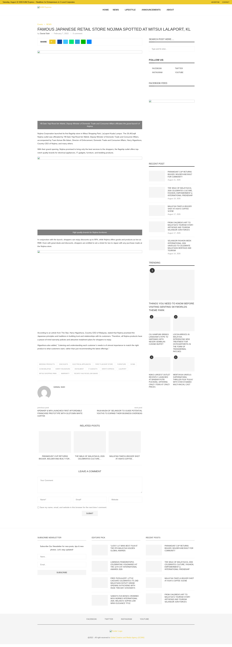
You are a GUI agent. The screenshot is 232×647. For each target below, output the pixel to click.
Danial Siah (45, 33)
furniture (121, 364)
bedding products (47, 364)
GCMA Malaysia (45, 369)
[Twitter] (183, 9)
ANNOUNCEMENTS (151, 10)
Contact (225, 2)
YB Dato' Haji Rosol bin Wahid (86, 373)
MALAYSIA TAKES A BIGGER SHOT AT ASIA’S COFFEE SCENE (180, 208)
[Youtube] (189, 9)
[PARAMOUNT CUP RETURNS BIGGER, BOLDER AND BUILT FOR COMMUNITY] (55, 442)
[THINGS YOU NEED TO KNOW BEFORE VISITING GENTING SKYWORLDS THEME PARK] (172, 285)
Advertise (215, 2)
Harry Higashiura (62, 369)
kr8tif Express (108, 369)
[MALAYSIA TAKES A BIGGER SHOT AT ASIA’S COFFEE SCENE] (125, 442)
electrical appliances (82, 364)
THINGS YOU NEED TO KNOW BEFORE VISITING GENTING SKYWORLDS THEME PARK (171, 307)
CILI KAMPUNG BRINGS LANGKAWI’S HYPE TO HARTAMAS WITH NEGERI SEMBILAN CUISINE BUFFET (159, 339)
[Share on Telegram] (77, 42)
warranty (65, 373)
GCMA (132, 364)
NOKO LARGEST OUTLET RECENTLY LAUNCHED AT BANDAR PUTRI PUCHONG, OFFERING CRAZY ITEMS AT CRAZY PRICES (159, 381)
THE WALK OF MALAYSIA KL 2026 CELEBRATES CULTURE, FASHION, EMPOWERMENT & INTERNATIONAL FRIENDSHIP (180, 191)
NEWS (116, 10)
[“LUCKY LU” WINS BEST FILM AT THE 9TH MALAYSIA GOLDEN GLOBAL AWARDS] (100, 550)
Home (106, 10)
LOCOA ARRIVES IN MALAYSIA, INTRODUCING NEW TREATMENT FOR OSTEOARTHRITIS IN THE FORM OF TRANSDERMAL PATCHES (182, 343)
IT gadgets (92, 369)
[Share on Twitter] (65, 42)
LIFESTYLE (130, 10)
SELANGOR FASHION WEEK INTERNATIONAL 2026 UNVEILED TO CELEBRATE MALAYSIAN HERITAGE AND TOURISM (179, 246)
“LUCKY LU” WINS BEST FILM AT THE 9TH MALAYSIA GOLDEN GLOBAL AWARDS (123, 548)
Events (40, 24)
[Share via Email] (89, 42)
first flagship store (104, 364)
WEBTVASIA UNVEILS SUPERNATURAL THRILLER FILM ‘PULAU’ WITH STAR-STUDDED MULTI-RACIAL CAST (183, 380)
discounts (63, 364)
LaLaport (122, 369)
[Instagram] (186, 9)
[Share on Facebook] (59, 42)
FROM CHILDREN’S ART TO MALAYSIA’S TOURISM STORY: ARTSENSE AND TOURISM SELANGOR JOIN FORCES (181, 226)
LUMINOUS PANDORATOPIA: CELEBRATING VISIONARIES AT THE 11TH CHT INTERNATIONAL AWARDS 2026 (123, 565)
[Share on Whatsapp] (71, 42)
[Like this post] (53, 42)
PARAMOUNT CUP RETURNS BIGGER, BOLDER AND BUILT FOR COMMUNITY (180, 174)
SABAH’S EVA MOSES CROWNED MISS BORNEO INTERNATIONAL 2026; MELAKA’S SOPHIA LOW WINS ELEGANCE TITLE (124, 599)
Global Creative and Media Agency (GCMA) (127, 638)
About (170, 10)
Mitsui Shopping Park (48, 373)
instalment (79, 369)
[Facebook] (180, 9)
